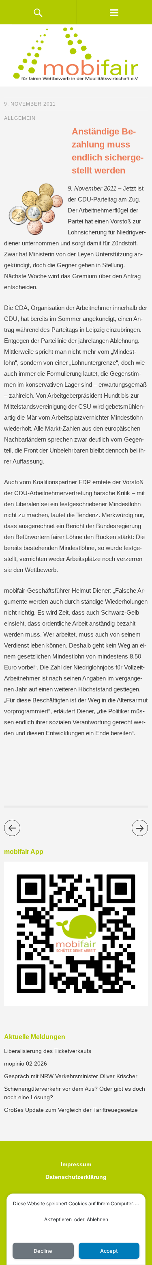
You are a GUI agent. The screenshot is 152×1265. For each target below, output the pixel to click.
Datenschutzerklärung (76, 1177)
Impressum (76, 1164)
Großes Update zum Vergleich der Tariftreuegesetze (71, 1110)
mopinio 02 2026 (25, 1063)
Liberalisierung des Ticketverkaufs (47, 1051)
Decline (43, 1251)
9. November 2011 (30, 104)
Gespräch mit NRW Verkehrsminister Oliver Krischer (70, 1076)
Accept (109, 1251)
